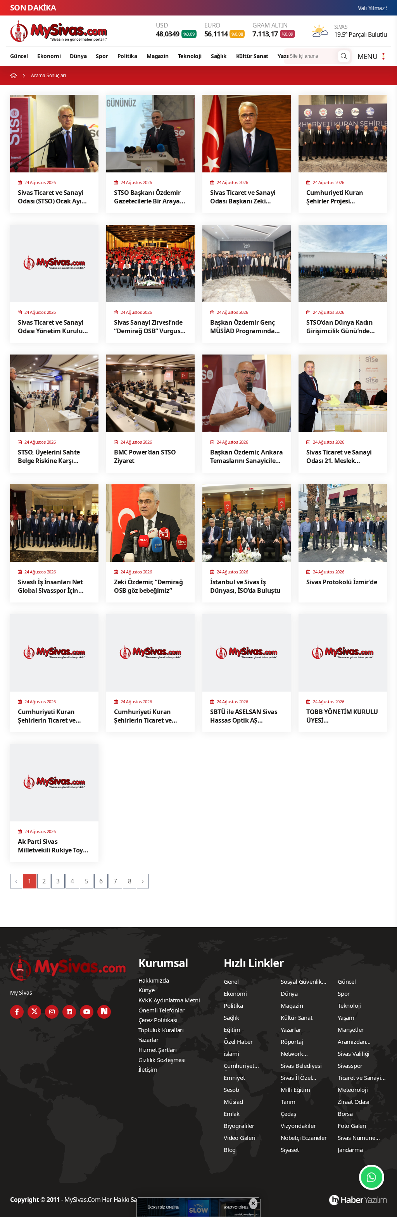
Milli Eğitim (295, 1089)
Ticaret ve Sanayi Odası (359, 1079)
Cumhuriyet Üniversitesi (239, 1067)
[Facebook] (17, 1012)
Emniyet (234, 1077)
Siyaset (290, 1149)
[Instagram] (52, 1012)
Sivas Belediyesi (301, 1065)
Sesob (231, 1089)
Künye (146, 990)
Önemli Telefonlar (161, 1010)
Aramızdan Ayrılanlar (352, 1043)
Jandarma (350, 1149)
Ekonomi (49, 56)
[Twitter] (34, 1012)
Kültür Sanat (252, 56)
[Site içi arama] (344, 56)
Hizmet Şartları (157, 1049)
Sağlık (219, 56)
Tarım (288, 1101)
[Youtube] (86, 1012)
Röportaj (292, 1041)
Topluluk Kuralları (161, 1030)
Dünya (78, 56)
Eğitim (232, 1029)
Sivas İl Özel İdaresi (296, 1079)
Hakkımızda (153, 980)
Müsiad (233, 1101)
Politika (127, 56)
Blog (230, 1149)
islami (231, 1053)
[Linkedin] (69, 1012)
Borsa (345, 1113)
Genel (231, 981)
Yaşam (346, 1017)
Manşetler (351, 1029)
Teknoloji (190, 56)
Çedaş (288, 1113)
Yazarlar (288, 56)
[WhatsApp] (371, 1177)
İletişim (147, 1069)
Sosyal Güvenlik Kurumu (301, 983)
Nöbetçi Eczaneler (304, 1137)
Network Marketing (294, 1055)
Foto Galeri (352, 1125)
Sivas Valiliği (353, 1053)
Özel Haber (238, 1041)
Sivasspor (350, 1065)
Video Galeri (239, 1137)
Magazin (158, 56)
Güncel (19, 56)
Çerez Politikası (158, 1020)
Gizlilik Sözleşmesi (162, 1060)
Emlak (232, 1113)
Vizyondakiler (298, 1125)
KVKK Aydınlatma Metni (169, 1000)
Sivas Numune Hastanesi (356, 1139)
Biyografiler (239, 1125)
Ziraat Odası (353, 1101)
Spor (102, 56)
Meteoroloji (353, 1089)
